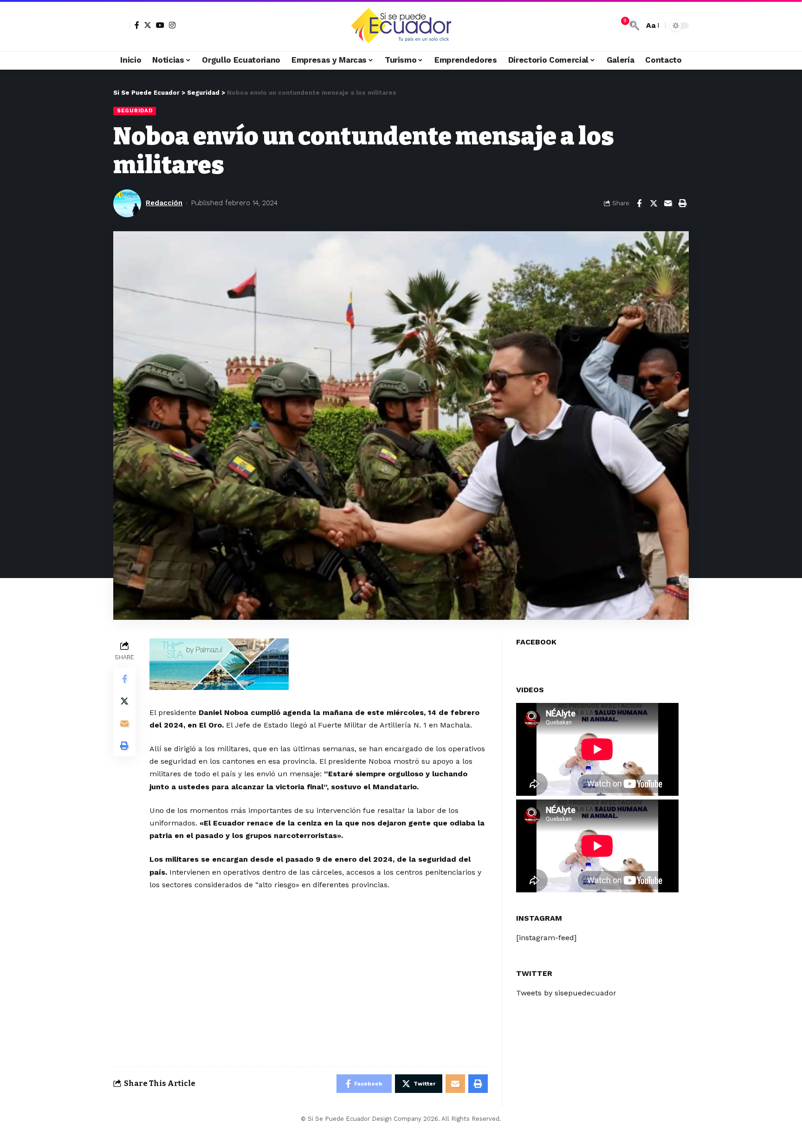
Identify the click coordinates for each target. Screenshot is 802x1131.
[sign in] (122, 26)
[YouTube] (160, 25)
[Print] (682, 203)
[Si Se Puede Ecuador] (401, 25)
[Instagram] (172, 25)
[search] (634, 25)
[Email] (667, 203)
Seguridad (134, 110)
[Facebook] (137, 25)
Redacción (164, 203)
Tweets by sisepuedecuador (566, 992)
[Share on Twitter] (653, 203)
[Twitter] (148, 25)
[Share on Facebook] (639, 203)
